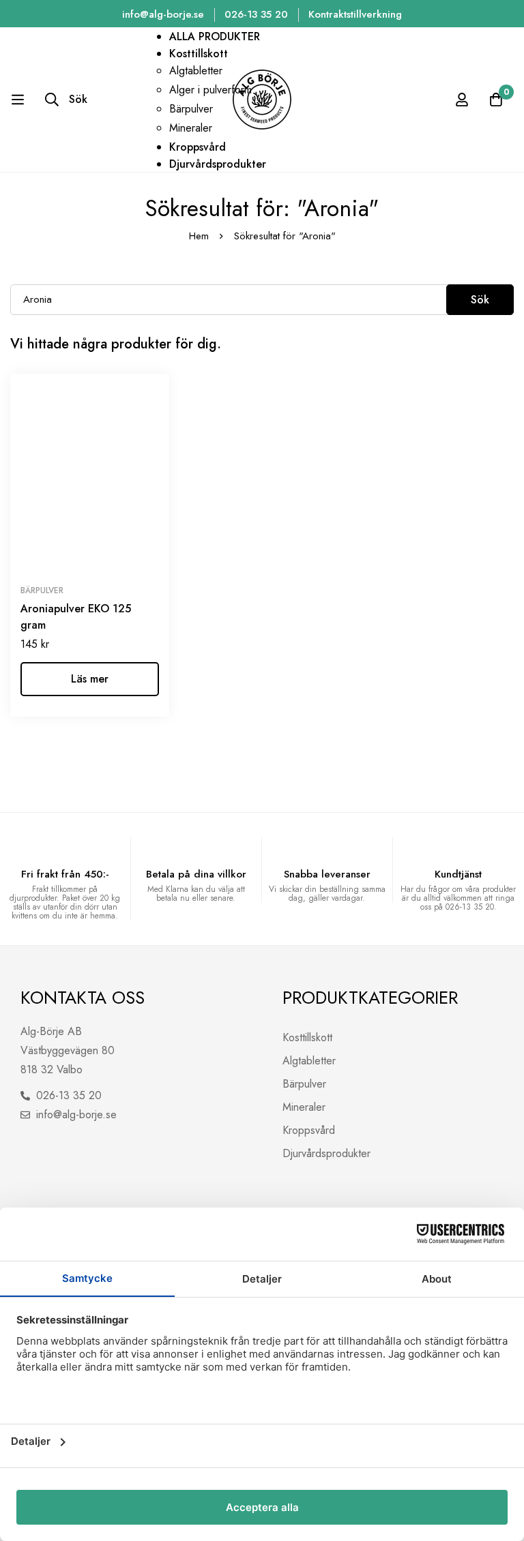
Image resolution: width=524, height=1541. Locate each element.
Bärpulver (41, 590)
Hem (199, 235)
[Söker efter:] (262, 299)
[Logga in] (462, 99)
